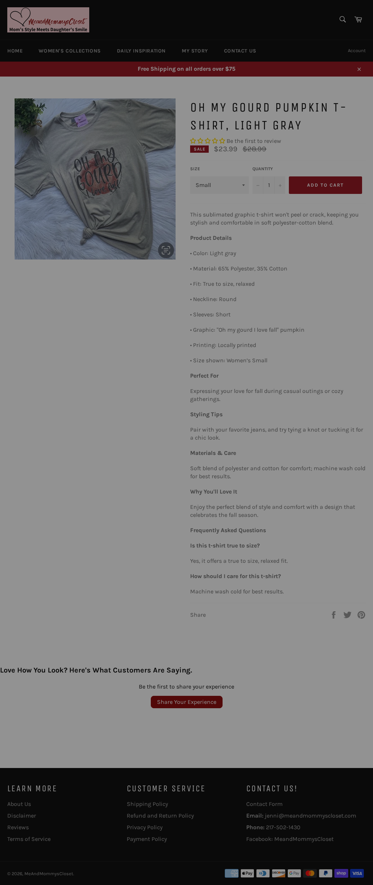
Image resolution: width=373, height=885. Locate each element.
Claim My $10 (187, 493)
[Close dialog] (259, 358)
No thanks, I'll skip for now (186, 517)
